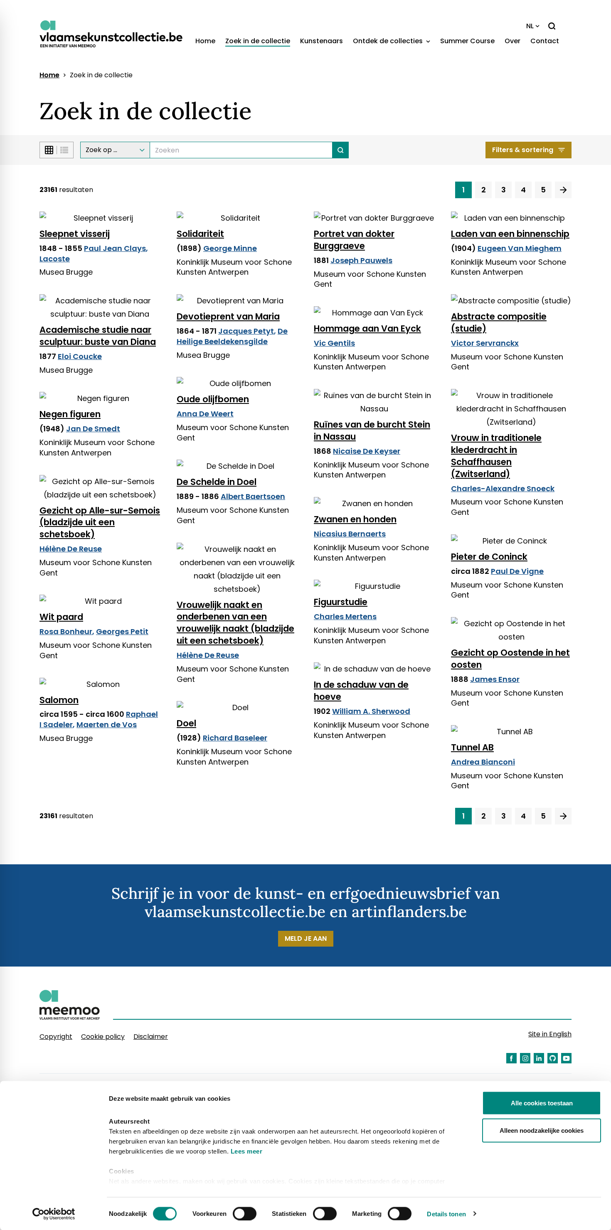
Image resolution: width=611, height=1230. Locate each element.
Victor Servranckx (485, 343)
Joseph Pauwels (361, 260)
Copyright (55, 1036)
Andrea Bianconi (483, 762)
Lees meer (247, 1151)
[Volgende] (563, 190)
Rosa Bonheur (65, 631)
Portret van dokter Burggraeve (354, 240)
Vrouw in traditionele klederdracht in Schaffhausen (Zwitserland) (496, 456)
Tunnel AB (472, 747)
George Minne (230, 248)
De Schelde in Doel (216, 482)
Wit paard (61, 617)
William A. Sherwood (371, 711)
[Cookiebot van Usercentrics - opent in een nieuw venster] (53, 1214)
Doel (186, 723)
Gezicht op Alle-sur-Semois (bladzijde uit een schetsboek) (99, 522)
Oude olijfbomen (213, 399)
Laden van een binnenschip (510, 234)
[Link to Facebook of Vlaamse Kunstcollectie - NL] (511, 1058)
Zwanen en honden (355, 519)
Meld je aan (306, 938)
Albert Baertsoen (253, 496)
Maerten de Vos (106, 724)
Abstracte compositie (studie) (499, 322)
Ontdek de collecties (388, 41)
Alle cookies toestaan (542, 1103)
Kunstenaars (321, 41)
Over (512, 41)
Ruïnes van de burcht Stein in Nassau (372, 430)
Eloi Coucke (80, 356)
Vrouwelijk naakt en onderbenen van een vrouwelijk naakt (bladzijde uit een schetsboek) (235, 623)
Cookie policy (103, 1036)
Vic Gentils (334, 343)
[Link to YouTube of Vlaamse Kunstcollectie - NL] (566, 1058)
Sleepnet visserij (74, 234)
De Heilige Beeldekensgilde (232, 336)
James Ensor (495, 679)
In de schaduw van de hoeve (361, 691)
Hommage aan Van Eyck (367, 328)
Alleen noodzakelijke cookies (542, 1130)
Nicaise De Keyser (366, 451)
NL (530, 26)
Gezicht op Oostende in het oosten (510, 659)
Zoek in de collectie (257, 41)
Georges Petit (122, 631)
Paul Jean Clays (115, 248)
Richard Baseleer (235, 738)
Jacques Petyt (246, 331)
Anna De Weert (205, 413)
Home (205, 41)
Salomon (59, 700)
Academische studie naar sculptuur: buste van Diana (97, 336)
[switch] (244, 1213)
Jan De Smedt (93, 428)
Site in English (550, 1034)
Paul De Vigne (517, 571)
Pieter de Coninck (489, 557)
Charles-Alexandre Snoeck (502, 488)
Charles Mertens (345, 616)
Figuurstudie (340, 602)
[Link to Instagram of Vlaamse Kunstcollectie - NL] (525, 1058)
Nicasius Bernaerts (350, 534)
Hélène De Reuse (70, 549)
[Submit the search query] (341, 150)
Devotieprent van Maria (228, 316)
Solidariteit (200, 234)
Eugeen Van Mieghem (520, 248)
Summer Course (467, 41)
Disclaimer (150, 1036)
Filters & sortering (522, 150)
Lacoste (54, 258)
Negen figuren (70, 414)
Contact (544, 41)
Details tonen (446, 1213)
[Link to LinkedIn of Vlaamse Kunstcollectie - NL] (539, 1058)
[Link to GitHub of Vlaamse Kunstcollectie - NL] (552, 1058)
